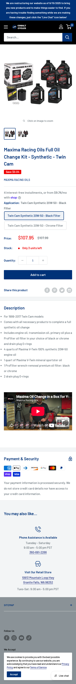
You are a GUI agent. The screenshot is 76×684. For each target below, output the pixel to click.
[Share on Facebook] (47, 290)
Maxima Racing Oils (17, 179)
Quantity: (10, 260)
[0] (68, 26)
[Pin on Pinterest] (54, 290)
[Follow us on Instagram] (14, 638)
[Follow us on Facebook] (6, 638)
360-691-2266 (38, 552)
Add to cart (38, 274)
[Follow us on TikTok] (29, 638)
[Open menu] (6, 26)
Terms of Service (38, 667)
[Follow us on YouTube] (21, 638)
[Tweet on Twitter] (62, 290)
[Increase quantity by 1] (43, 260)
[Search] (67, 37)
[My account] (61, 27)
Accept (14, 674)
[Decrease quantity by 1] (22, 260)
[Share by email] (69, 290)
